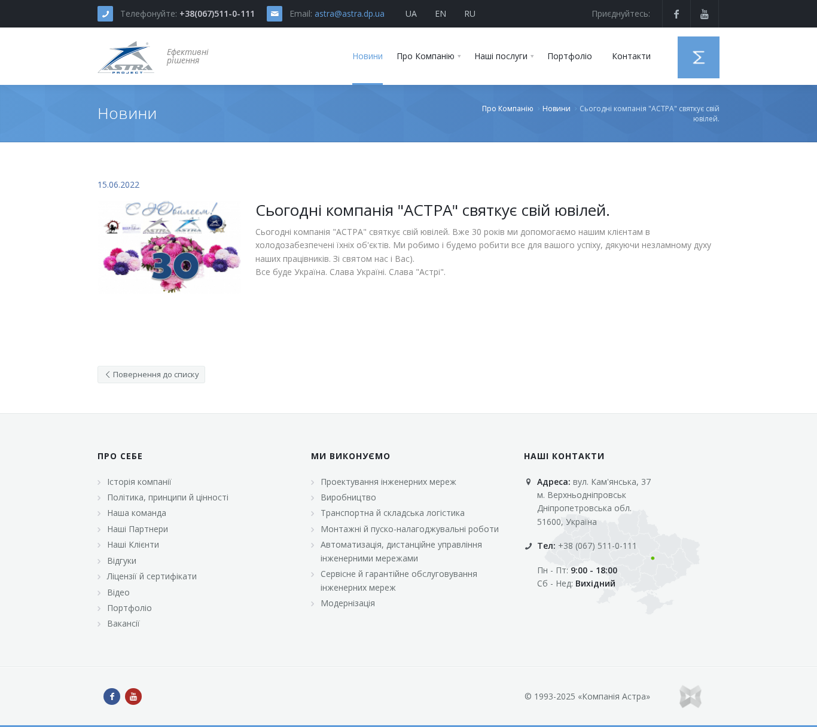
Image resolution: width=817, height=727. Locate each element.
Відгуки (121, 560)
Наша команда (136, 512)
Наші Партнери (137, 528)
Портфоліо (129, 607)
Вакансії (123, 623)
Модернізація (348, 603)
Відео (118, 592)
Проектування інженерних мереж (388, 481)
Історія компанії (139, 481)
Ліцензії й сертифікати (152, 576)
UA (411, 13)
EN (440, 13)
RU (469, 13)
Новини (556, 108)
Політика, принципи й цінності (167, 497)
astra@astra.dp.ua (350, 13)
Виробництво (348, 497)
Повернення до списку (155, 374)
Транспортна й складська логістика (393, 512)
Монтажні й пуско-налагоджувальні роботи (410, 528)
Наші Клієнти (133, 544)
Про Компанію (508, 108)
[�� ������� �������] (126, 56)
